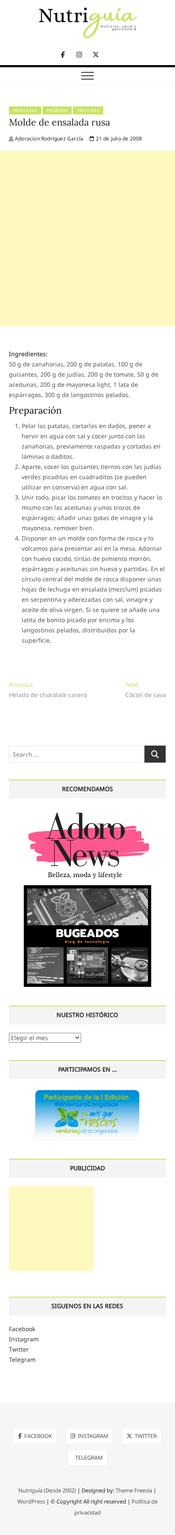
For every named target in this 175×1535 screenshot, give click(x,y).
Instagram (24, 1339)
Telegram (22, 1359)
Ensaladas (25, 110)
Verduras (88, 110)
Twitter (19, 1349)
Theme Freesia (134, 1490)
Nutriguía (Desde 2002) (47, 1490)
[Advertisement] (87, 238)
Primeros (57, 110)
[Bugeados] (87, 888)
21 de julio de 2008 (118, 138)
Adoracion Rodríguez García (48, 138)
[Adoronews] (87, 812)
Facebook (22, 1329)
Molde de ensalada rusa (59, 122)
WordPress (31, 1501)
